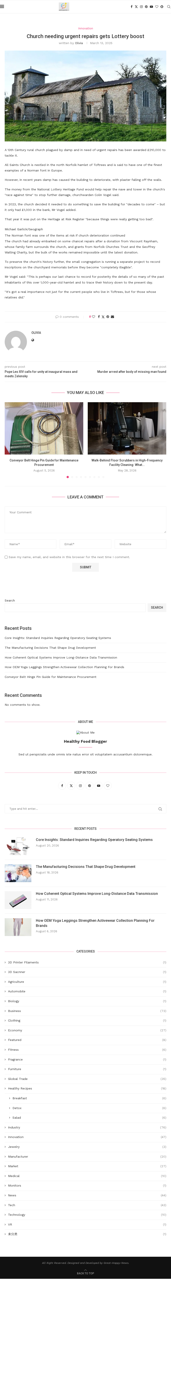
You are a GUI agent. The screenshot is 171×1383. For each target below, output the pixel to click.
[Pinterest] (146, 6)
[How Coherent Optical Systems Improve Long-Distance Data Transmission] (18, 900)
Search (10, 600)
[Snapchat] (162, 6)
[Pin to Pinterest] (107, 316)
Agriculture (87, 981)
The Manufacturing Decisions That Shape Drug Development (50, 647)
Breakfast (89, 1098)
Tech (87, 1205)
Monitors (87, 1185)
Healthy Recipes (87, 1088)
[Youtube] (151, 6)
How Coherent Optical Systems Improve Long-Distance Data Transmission (61, 657)
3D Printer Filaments (87, 962)
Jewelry (87, 1146)
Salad (89, 1117)
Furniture (87, 1069)
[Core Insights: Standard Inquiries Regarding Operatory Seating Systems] (18, 846)
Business (87, 1011)
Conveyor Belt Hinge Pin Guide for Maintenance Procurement (50, 677)
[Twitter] (136, 6)
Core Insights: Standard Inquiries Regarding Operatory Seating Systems (58, 638)
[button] (10, 440)
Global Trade (87, 1079)
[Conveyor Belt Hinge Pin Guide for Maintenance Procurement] (44, 428)
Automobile (87, 991)
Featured (87, 1040)
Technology (87, 1214)
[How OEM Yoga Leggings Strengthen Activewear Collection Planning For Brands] (18, 927)
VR (87, 1224)
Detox (89, 1108)
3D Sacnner (87, 972)
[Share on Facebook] (99, 316)
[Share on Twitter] (103, 317)
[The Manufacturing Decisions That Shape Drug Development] (18, 873)
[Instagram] (141, 6)
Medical (87, 1176)
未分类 (87, 1234)
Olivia (79, 43)
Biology (87, 1001)
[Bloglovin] (156, 6)
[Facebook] (131, 6)
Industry (87, 1127)
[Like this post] (93, 316)
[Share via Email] (112, 316)
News (87, 1195)
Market (87, 1166)
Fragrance (87, 1059)
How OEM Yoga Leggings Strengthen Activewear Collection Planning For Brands (64, 667)
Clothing (87, 1020)
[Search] (169, 6)
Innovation (87, 1137)
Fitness (87, 1049)
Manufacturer (87, 1156)
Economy (87, 1030)
